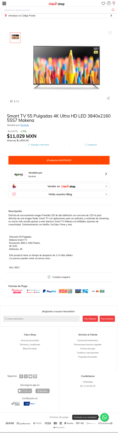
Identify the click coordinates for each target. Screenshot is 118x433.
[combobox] (59, 10)
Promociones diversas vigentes (87, 344)
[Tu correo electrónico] (42, 319)
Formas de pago (87, 348)
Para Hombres (107, 319)
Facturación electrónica (87, 340)
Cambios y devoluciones (87, 352)
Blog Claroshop (30, 348)
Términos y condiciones (30, 344)
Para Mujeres (90, 319)
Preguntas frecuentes (87, 357)
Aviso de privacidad (30, 340)
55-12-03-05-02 (87, 386)
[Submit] (113, 10)
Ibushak (24, 125)
